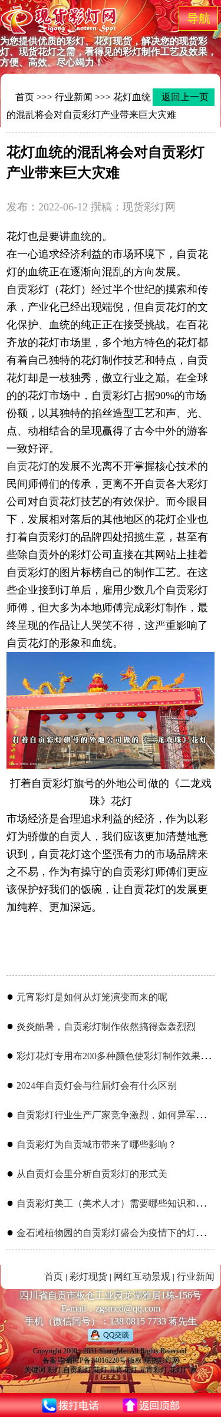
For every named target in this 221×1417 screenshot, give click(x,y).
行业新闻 (74, 97)
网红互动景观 (142, 1276)
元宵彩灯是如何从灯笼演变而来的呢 (92, 997)
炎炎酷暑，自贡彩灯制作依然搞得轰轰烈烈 (106, 1026)
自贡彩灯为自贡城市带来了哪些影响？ (97, 1144)
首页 (24, 97)
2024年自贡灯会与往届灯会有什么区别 (97, 1085)
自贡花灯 (27, 466)
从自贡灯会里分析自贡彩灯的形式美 (92, 1174)
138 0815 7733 (138, 1321)
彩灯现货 (88, 1276)
